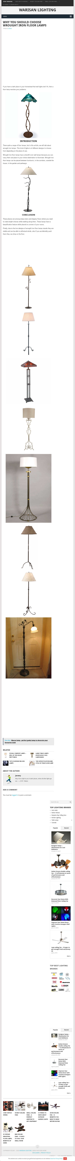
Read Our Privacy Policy (56, 1158)
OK (65, 1158)
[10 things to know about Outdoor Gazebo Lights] (43, 1106)
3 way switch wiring (21, 1)
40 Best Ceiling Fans (36, 1)
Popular (55, 828)
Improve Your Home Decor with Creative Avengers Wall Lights (60, 924)
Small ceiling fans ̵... (51, 1)
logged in (15, 795)
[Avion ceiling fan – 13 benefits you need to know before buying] (55, 1106)
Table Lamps (54, 820)
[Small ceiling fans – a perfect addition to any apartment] (32, 1106)
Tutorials (53, 822)
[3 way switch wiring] (8, 1106)
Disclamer (35, 1152)
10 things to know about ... (11, 4)
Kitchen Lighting (56, 817)
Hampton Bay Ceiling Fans (58, 815)
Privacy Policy (46, 1152)
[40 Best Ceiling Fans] (20, 1106)
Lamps (10, 28)
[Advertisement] (27, 44)
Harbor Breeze (55, 812)
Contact (52, 1156)
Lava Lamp (54, 810)
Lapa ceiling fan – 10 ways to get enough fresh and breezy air (60, 949)
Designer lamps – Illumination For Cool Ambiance (58, 847)
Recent (66, 828)
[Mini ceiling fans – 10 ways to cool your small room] (20, 1127)
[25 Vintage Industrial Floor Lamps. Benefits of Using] (8, 1127)
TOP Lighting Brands (65, 1156)
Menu (5, 16)
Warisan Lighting (37, 10)
